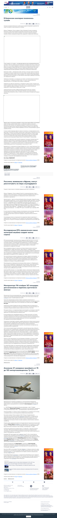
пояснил (10, 451)
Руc (4, 7)
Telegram (20, 162)
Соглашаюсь (28, 516)
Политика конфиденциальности (45, 508)
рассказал (15, 454)
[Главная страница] (28, 7)
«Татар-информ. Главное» (31, 160)
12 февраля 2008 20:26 (36, 15)
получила (23, 435)
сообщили (6, 297)
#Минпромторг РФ (6, 362)
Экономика (38, 226)
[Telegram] (23, 482)
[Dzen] (34, 482)
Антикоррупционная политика (45, 503)
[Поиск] (47, 7)
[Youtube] (44, 482)
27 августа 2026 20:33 (36, 282)
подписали (22, 416)
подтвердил (17, 424)
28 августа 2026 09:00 (36, 227)
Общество (38, 14)
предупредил (12, 440)
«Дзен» (15, 162)
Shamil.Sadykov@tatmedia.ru (44, 510)
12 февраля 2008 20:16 (36, 178)
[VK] (13, 482)
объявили (24, 449)
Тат (8, 7)
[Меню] (52, 7)
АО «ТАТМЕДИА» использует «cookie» (45, 504)
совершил (21, 434)
